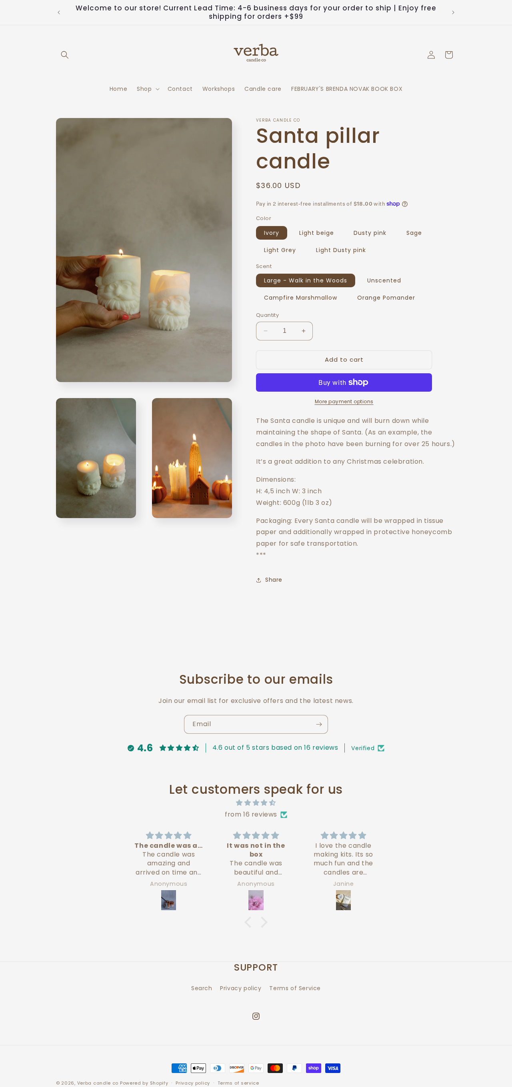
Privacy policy (240, 988)
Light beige (316, 233)
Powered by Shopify (144, 1083)
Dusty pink (370, 233)
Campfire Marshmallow (300, 298)
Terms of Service (295, 988)
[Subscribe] (319, 724)
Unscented (384, 280)
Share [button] (273, 580)
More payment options (344, 401)
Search (201, 988)
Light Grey (280, 250)
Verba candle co (98, 1083)
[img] (256, 803)
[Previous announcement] (59, 12)
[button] (65, 55)
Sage (414, 233)
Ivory (271, 233)
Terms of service (238, 1082)
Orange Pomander (386, 298)
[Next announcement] (453, 12)
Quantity (267, 315)
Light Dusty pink (341, 250)
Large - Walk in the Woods (305, 280)
